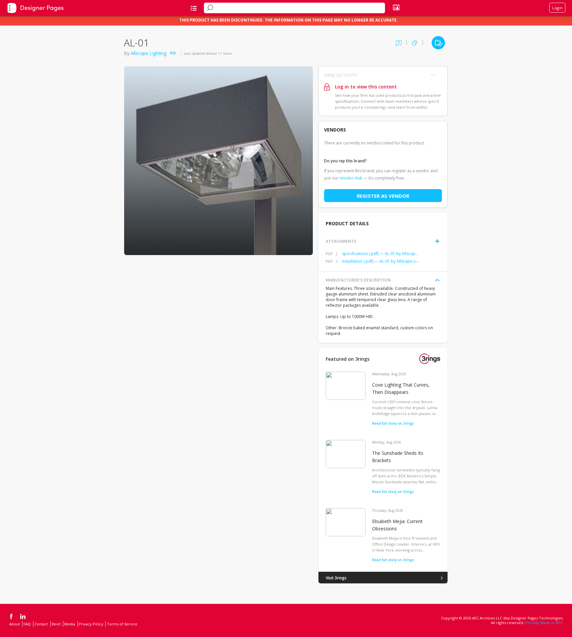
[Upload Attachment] (437, 241)
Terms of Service (122, 623)
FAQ (27, 623)
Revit (56, 623)
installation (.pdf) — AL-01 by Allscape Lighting (381, 261)
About (14, 623)
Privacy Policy (91, 623)
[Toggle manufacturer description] (437, 280)
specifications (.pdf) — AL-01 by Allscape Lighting (381, 253)
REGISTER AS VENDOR (383, 195)
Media (69, 623)
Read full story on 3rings (393, 423)
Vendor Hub (351, 178)
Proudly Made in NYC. (544, 622)
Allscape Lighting (149, 53)
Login (557, 7)
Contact (41, 623)
